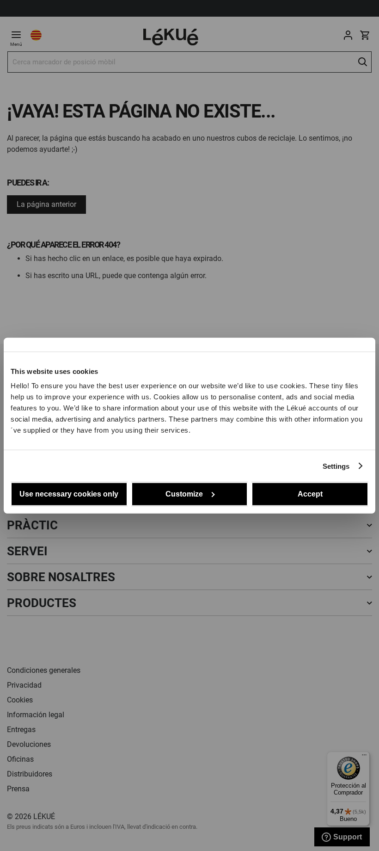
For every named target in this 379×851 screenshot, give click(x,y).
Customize (184, 494)
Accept (310, 494)
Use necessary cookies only (68, 494)
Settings (336, 466)
